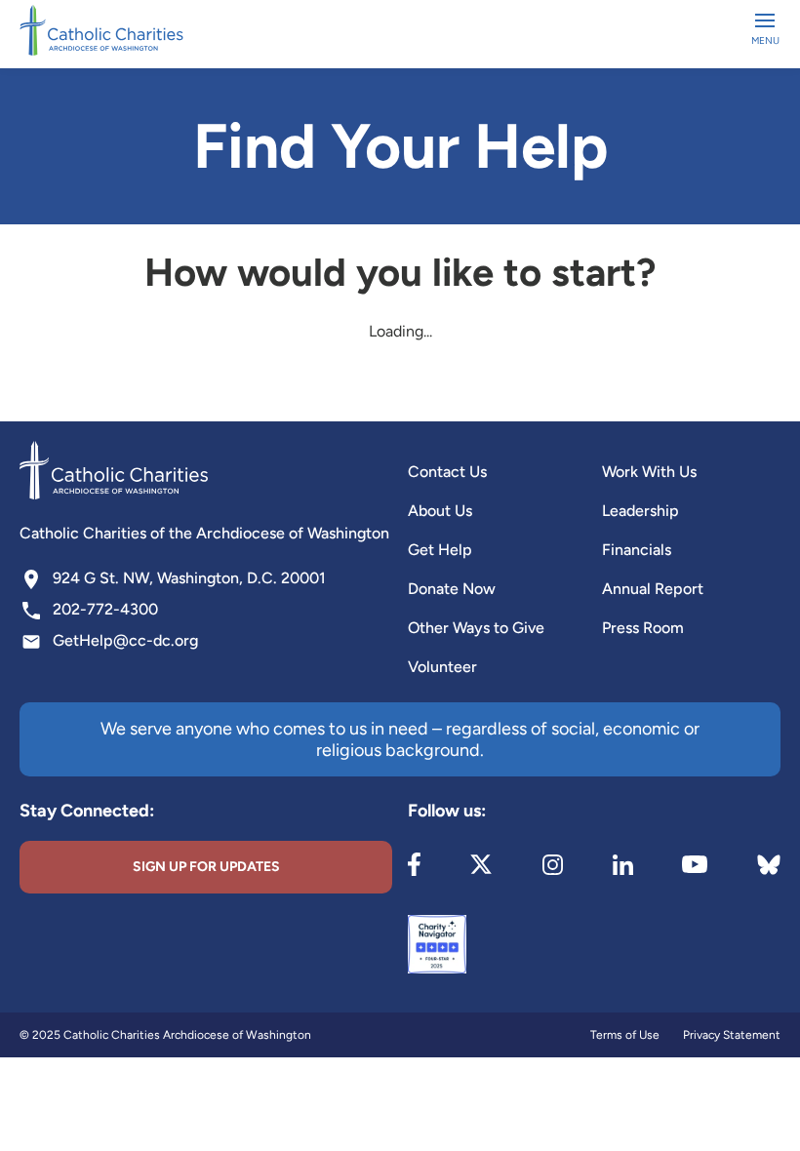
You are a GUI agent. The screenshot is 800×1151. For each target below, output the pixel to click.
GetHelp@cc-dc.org (125, 640)
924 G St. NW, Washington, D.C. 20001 (189, 578)
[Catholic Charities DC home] (101, 30)
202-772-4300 (105, 609)
